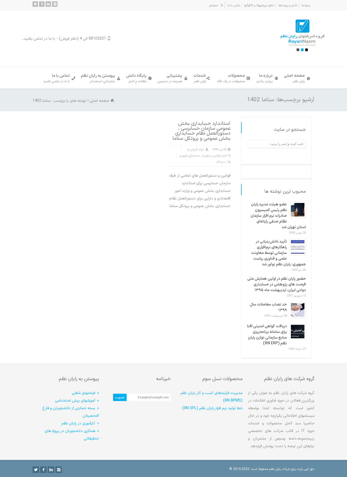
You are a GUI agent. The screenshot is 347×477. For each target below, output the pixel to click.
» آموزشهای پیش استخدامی (77, 400)
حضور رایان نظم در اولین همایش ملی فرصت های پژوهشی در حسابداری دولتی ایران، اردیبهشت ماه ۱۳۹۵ (276, 284)
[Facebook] (41, 4)
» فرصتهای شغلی (85, 393)
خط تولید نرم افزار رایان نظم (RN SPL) (212, 408)
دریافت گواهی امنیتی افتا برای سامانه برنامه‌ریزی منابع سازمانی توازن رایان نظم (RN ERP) (267, 334)
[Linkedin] (48, 4)
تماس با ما (233, 5)
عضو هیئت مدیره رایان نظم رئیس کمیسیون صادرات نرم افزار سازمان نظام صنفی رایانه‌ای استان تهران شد (278, 216)
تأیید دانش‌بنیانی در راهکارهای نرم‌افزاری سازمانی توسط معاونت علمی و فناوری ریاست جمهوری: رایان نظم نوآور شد (278, 253)
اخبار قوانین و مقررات (214, 156)
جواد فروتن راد (195, 149)
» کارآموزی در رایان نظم (80, 423)
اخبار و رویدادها (287, 5)
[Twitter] (35, 4)
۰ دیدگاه (221, 162)
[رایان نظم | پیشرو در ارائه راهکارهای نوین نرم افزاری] (302, 56)
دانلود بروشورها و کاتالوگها (259, 5)
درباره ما (305, 5)
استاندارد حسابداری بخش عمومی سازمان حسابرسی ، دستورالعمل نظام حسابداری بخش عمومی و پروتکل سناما (201, 131)
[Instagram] (54, 4)
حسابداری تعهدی (189, 156)
